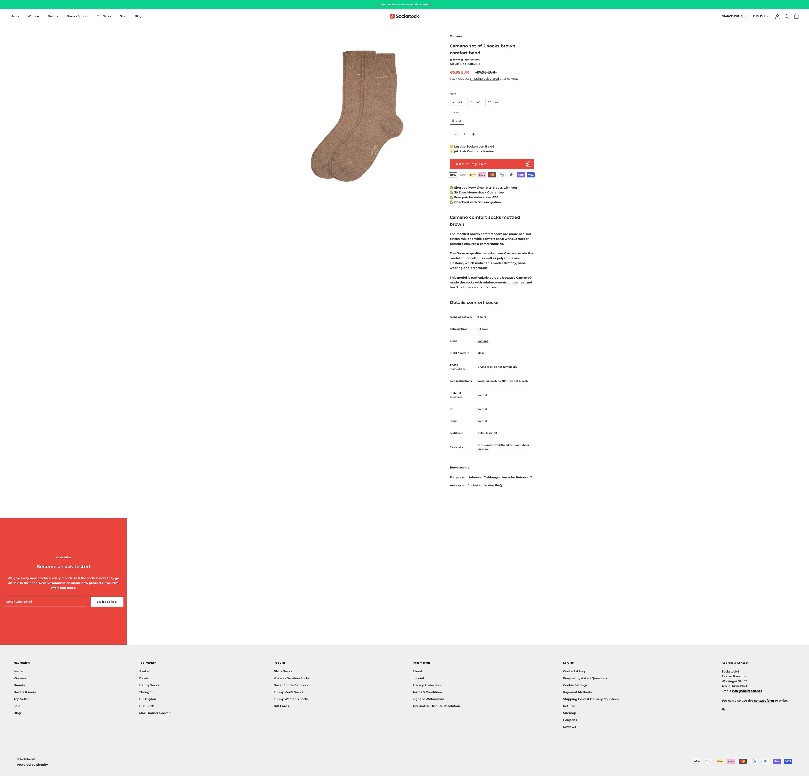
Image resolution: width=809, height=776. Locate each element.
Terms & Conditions (427, 692)
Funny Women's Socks (291, 699)
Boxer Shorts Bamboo (291, 685)
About (417, 671)
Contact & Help (574, 671)
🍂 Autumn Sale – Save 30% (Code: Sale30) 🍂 (404, 4)
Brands (53, 16)
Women (33, 16)
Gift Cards (281, 706)
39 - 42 (475, 102)
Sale (123, 16)
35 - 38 (457, 102)
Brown (457, 120)
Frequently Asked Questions (585, 678)
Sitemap (569, 713)
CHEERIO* (146, 706)
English (759, 16)
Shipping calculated (484, 79)
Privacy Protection (427, 685)
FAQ (498, 485)
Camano (456, 36)
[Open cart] (796, 16)
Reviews (569, 727)
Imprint (418, 678)
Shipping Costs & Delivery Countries (591, 699)
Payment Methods (577, 692)
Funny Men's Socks (288, 692)
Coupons (570, 720)
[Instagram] (723, 709)
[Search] (787, 16)
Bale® (489, 146)
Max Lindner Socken (155, 713)
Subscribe (107, 602)
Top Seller (104, 16)
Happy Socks (149, 685)
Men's (15, 16)
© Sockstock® (26, 759)
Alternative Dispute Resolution (436, 706)
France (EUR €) (732, 16)
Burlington (147, 699)
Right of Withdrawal (428, 699)
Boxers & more (77, 16)
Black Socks (283, 671)
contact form (764, 700)
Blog (138, 16)
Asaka (144, 671)
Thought (146, 692)
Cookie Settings (575, 685)
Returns (569, 706)
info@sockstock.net (747, 691)
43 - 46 (493, 102)
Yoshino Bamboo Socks (291, 678)
